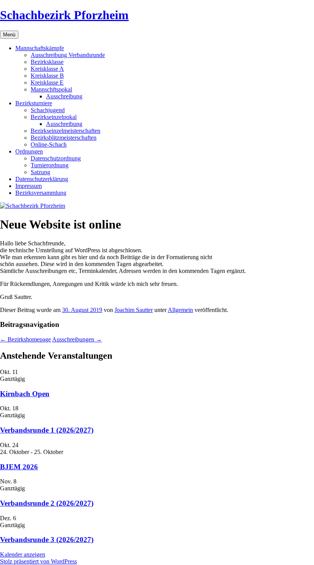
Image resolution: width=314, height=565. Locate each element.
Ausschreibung (64, 96)
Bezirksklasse (47, 62)
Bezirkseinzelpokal (54, 117)
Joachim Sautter (133, 310)
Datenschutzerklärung (41, 179)
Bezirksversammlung (40, 192)
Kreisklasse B (47, 75)
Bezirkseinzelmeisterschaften (65, 130)
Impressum (28, 186)
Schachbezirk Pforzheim (64, 15)
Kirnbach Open (24, 394)
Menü (9, 35)
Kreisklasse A (47, 68)
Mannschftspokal (51, 89)
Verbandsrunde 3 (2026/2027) (46, 540)
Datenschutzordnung (56, 158)
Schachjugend (48, 110)
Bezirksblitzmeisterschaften (63, 137)
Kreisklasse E (47, 82)
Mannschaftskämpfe (39, 48)
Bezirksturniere (33, 103)
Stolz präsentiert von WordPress (38, 561)
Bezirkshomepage (25, 339)
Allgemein (180, 310)
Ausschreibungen (77, 339)
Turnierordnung (50, 165)
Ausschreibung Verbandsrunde (68, 55)
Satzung (40, 172)
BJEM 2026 (19, 467)
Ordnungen (29, 151)
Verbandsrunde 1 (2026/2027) (46, 430)
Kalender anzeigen (22, 554)
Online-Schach (49, 144)
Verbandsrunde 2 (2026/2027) (46, 503)
